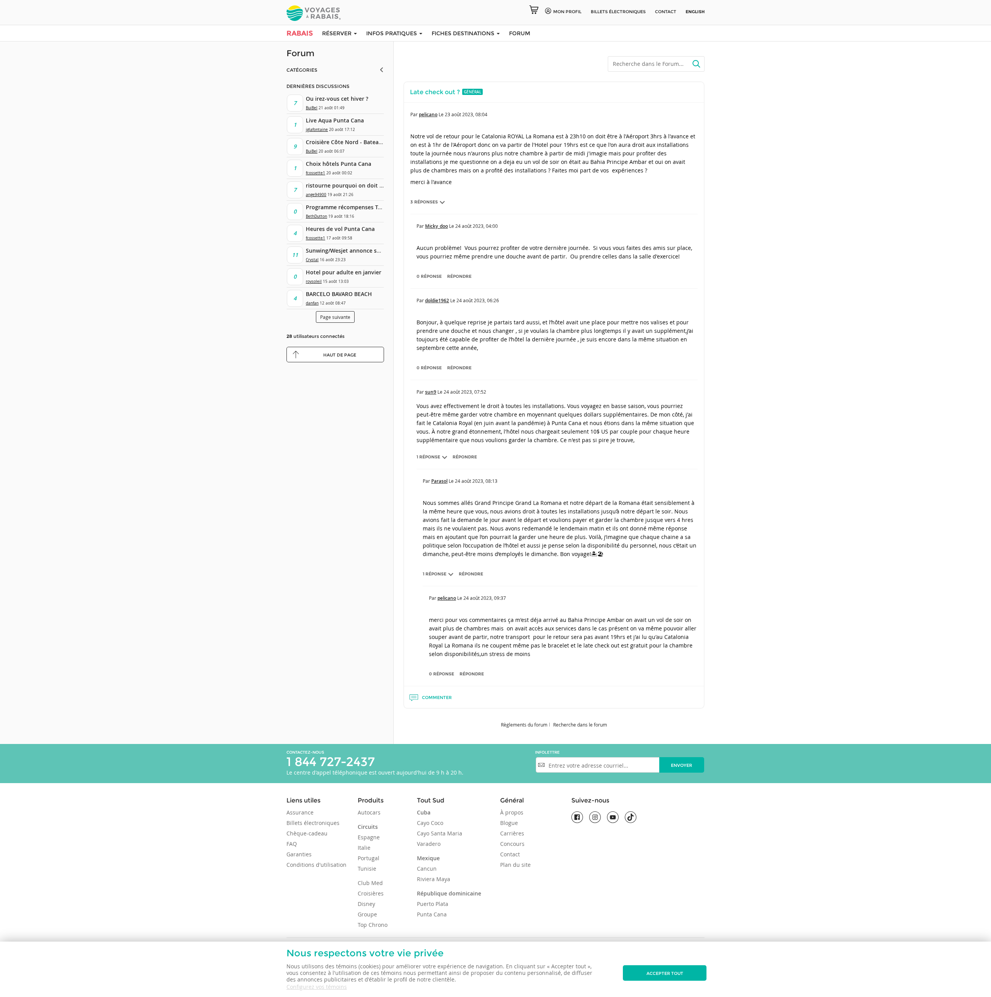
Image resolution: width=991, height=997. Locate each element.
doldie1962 (437, 300)
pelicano (428, 114)
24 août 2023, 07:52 (465, 392)
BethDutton (316, 216)
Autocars (369, 812)
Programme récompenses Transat (350, 207)
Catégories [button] (301, 70)
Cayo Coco (430, 823)
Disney (366, 903)
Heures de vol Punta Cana (340, 228)
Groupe (367, 914)
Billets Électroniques (618, 11)
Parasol (439, 481)
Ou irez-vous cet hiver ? (337, 98)
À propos (511, 812)
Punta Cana (432, 914)
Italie (364, 847)
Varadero (429, 843)
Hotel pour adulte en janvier (343, 272)
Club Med (370, 883)
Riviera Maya (433, 879)
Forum (519, 33)
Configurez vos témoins (316, 986)
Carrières (512, 833)
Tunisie (367, 868)
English (695, 11)
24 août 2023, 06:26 (477, 300)
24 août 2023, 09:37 (484, 598)
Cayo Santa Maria (439, 833)
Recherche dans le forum (580, 725)
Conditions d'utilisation (316, 864)
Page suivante (335, 317)
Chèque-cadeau (306, 833)
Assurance (300, 812)
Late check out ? (435, 92)
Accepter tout (664, 973)
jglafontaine (317, 129)
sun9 (430, 392)
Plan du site (515, 864)
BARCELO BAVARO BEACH (339, 294)
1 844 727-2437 (330, 761)
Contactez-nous (305, 752)
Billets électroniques (312, 823)
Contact (665, 11)
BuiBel (311, 107)
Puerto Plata (432, 903)
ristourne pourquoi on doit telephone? (357, 185)
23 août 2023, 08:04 (466, 114)
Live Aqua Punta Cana (335, 120)
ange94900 (316, 194)
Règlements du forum (524, 725)
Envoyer (681, 765)
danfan (312, 303)
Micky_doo (436, 226)
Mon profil (567, 11)
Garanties (299, 854)
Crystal (312, 259)
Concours (512, 843)
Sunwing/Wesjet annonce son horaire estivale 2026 (373, 250)
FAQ (291, 843)
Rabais (299, 33)
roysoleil (314, 281)
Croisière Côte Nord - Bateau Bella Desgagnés (366, 142)
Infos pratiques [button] (392, 33)
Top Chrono (372, 924)
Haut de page (339, 355)
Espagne (369, 837)
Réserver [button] (337, 33)
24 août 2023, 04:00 (476, 226)
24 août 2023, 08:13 (476, 481)
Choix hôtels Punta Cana (338, 163)
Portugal (368, 858)
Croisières (371, 893)
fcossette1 (315, 173)
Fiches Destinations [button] (464, 33)
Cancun (427, 868)
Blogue (509, 823)
